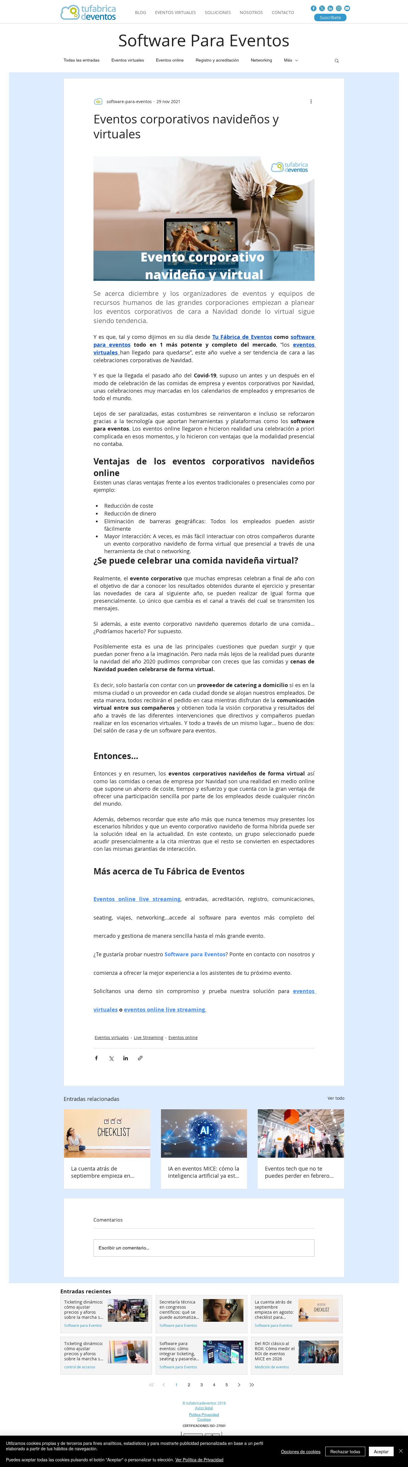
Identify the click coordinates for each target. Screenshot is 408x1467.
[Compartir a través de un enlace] (140, 1058)
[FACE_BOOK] (314, 8)
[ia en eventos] (204, 1133)
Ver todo (336, 1098)
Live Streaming (148, 1037)
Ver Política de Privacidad (199, 1460)
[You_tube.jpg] (347, 8)
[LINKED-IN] (330, 8)
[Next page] (239, 1384)
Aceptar (381, 1451)
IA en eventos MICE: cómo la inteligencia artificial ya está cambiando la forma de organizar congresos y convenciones (203, 1172)
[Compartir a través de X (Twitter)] (111, 1058)
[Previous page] (164, 1384)
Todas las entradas (81, 60)
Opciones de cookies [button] (300, 1451)
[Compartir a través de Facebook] (96, 1058)
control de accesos (79, 1367)
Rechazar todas (345, 1451)
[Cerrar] (400, 1451)
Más (288, 60)
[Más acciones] (311, 101)
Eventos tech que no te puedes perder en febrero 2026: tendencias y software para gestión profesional (300, 1172)
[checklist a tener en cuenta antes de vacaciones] (107, 1133)
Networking (261, 60)
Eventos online (170, 60)
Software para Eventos (83, 1325)
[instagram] (339, 8)
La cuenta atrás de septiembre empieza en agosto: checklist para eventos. (100, 1172)
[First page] (151, 1384)
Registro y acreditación (217, 60)
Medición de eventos (272, 1367)
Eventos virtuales (127, 60)
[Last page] (251, 1384)
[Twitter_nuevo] (322, 8)
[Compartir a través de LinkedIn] (125, 1058)
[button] (337, 60)
